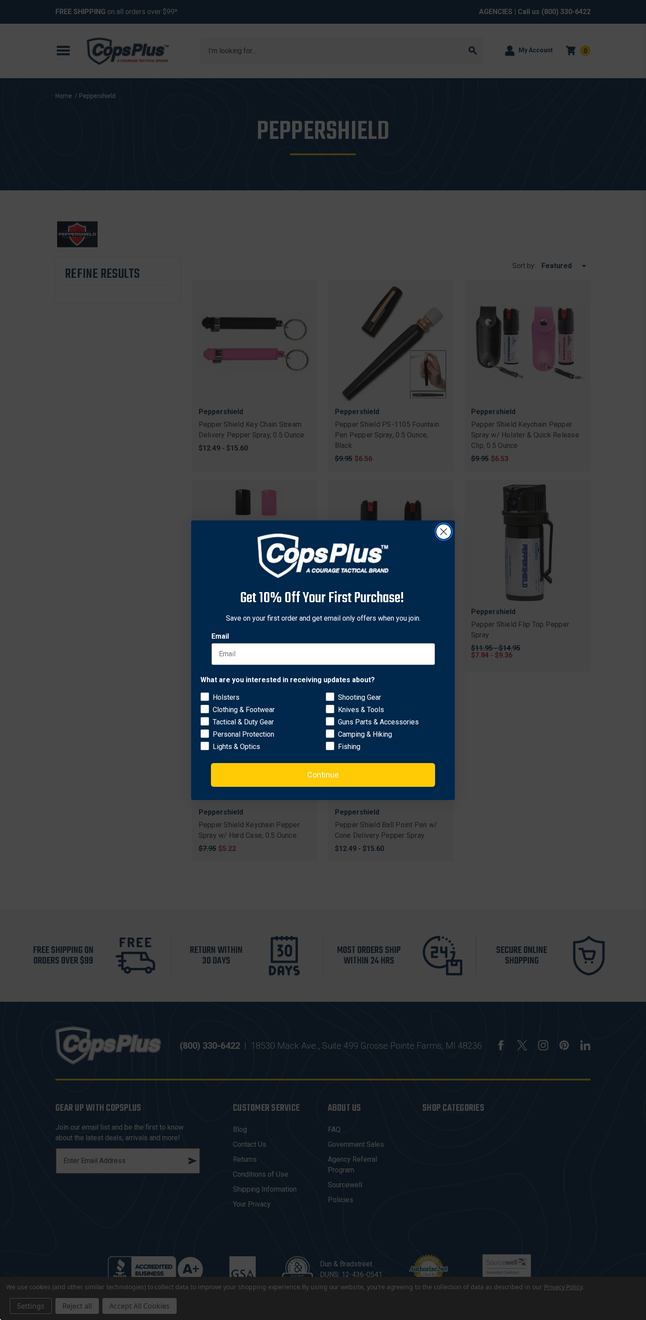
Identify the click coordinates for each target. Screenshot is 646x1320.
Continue (323, 774)
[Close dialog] (443, 531)
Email (220, 636)
